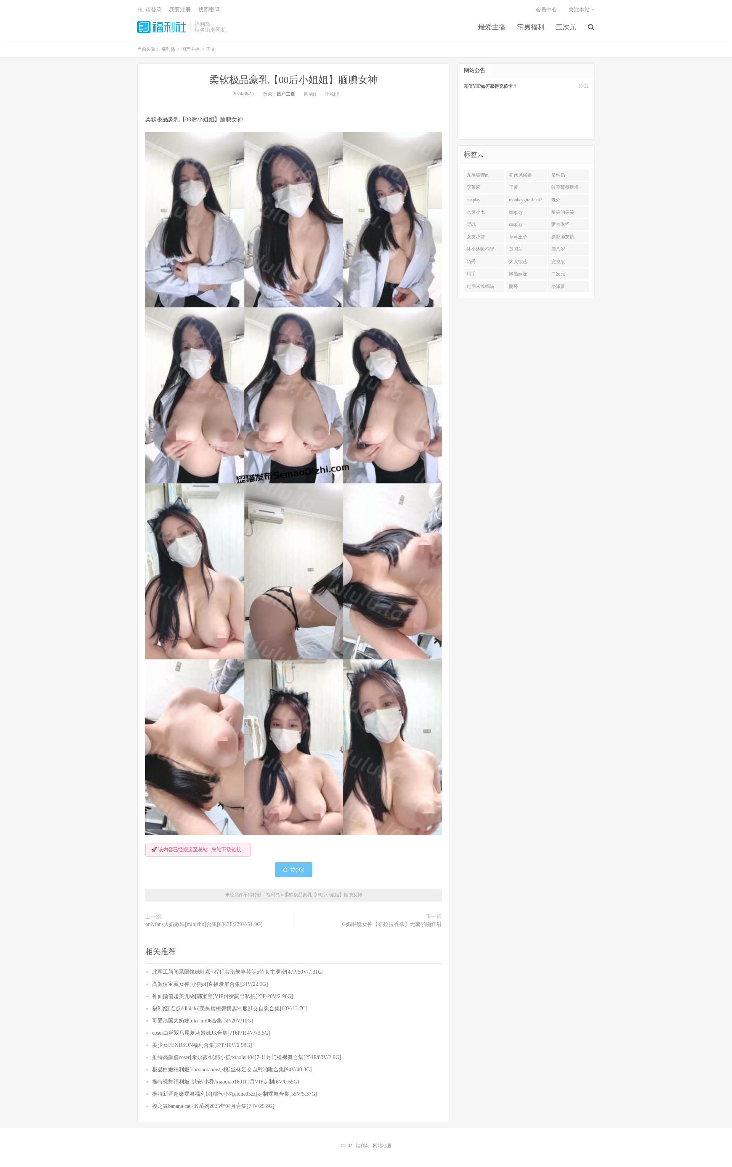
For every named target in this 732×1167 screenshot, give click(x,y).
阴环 (513, 286)
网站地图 (382, 1145)
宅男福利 (530, 27)
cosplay (473, 200)
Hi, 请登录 (149, 10)
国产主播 (286, 93)
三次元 (566, 27)
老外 (555, 200)
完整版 (558, 261)
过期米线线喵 (480, 286)
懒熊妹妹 (518, 273)
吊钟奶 (558, 175)
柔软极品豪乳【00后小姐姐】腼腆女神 (293, 79)
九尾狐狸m (477, 175)
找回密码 (209, 10)
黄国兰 (516, 249)
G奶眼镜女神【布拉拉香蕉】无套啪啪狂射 (392, 924)
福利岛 (161, 27)
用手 (471, 273)
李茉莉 (473, 187)
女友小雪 (476, 237)
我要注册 (180, 10)
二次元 (558, 273)
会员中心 (546, 10)
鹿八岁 (558, 249)
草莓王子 (518, 237)
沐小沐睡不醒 (480, 249)
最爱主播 (492, 27)
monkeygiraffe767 (525, 200)
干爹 (513, 187)
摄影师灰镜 (562, 237)
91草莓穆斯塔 (565, 187)
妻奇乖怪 (560, 224)
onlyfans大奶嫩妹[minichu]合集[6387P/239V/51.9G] (204, 924)
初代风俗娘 (520, 175)
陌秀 (471, 261)
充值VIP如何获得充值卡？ (490, 86)
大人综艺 (518, 261)
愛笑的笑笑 (562, 212)
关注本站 (579, 10)
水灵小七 (476, 212)
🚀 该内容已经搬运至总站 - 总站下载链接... (198, 849)
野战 (471, 224)
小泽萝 (558, 286)
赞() (297, 870)
